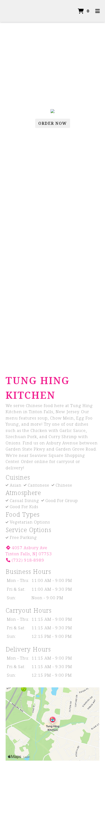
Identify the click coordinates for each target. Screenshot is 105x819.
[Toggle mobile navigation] (98, 11)
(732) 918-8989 (28, 560)
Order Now (52, 123)
